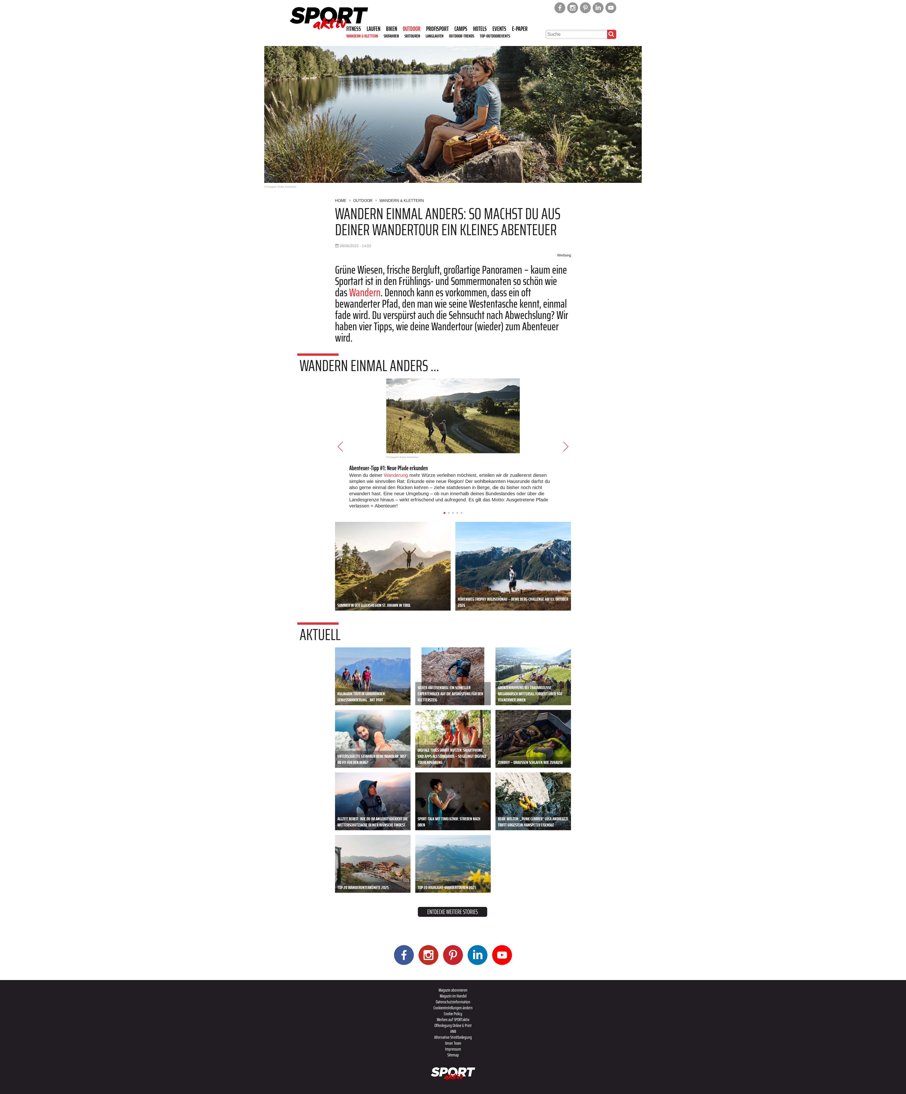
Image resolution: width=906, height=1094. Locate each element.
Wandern (365, 292)
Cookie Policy (453, 1013)
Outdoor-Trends (461, 36)
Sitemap (453, 1055)
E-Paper (520, 29)
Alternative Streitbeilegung (453, 1037)
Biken (391, 29)
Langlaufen (435, 36)
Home (340, 201)
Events (499, 29)
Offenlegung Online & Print (453, 1025)
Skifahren (391, 36)
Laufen (373, 29)
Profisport (437, 29)
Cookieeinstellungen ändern (453, 1007)
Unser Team (453, 1043)
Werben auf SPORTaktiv (453, 1019)
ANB (453, 1031)
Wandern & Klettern (362, 36)
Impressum (453, 1049)
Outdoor (411, 29)
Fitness (353, 29)
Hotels (480, 29)
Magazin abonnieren (453, 990)
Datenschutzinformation (453, 1002)
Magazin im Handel (453, 996)
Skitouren (412, 36)
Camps (460, 29)
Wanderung (396, 475)
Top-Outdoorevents (495, 36)
